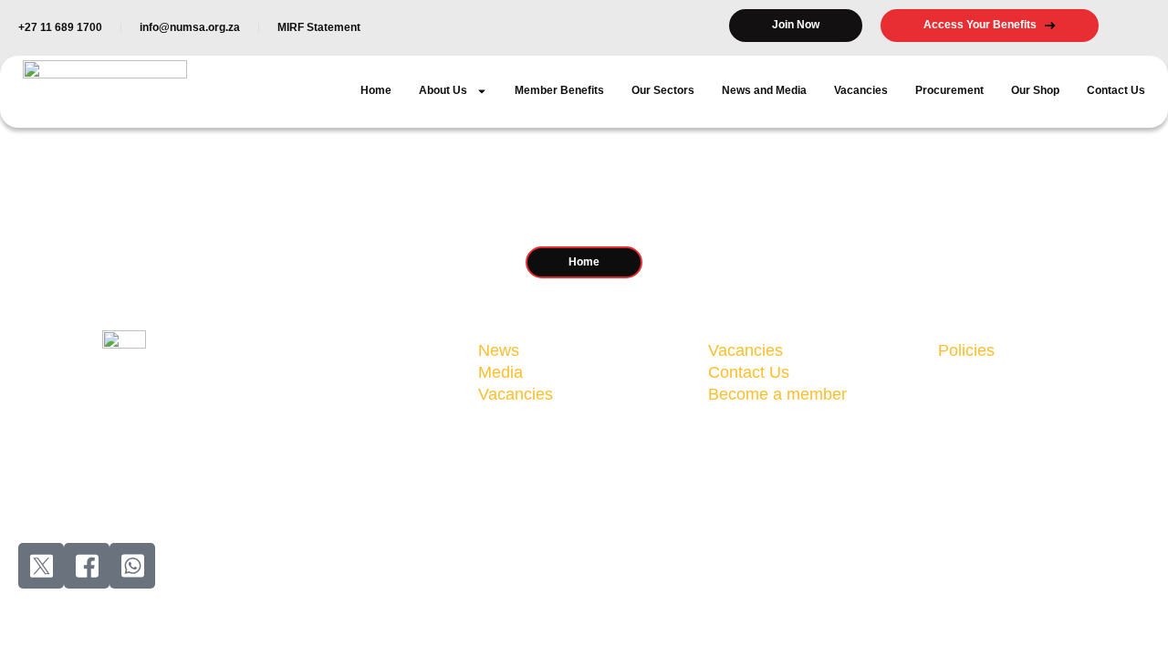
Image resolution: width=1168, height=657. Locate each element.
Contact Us (1116, 90)
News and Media (764, 90)
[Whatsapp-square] (132, 566)
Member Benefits (559, 90)
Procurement (949, 90)
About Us (443, 90)
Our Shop (1035, 90)
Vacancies (861, 90)
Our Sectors (662, 90)
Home (375, 90)
